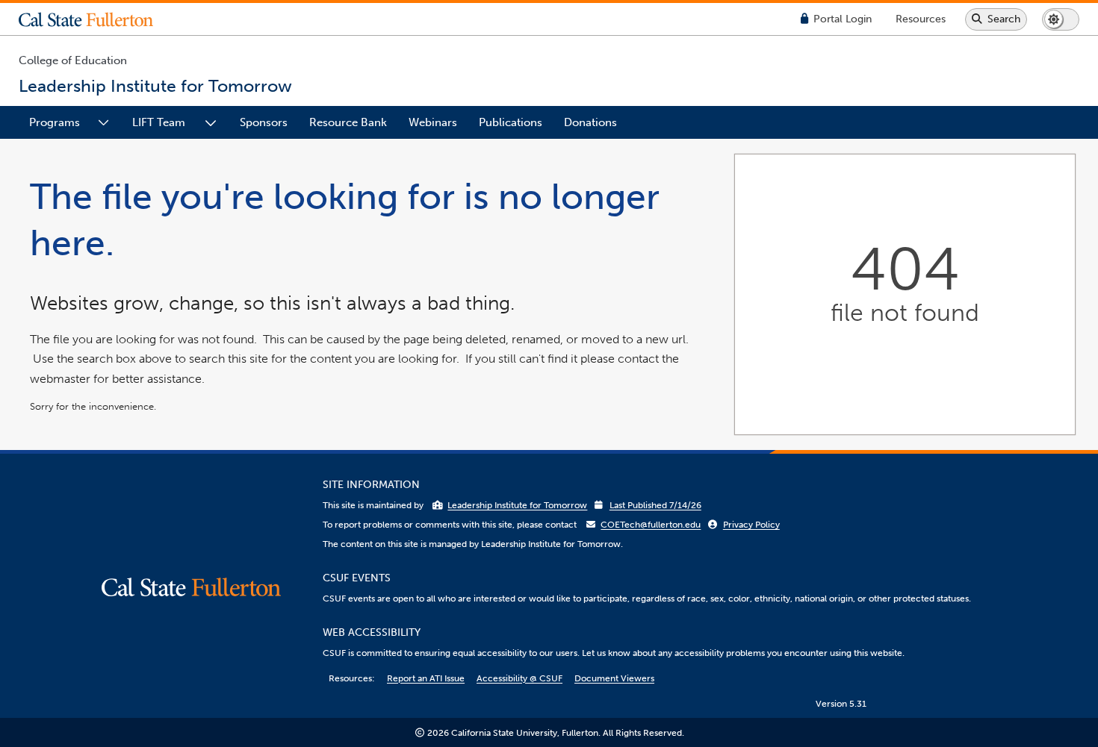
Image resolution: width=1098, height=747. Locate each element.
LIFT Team (158, 122)
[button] (97, 19)
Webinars (433, 122)
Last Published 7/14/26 (655, 505)
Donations (590, 122)
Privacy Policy (751, 524)
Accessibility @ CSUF (519, 678)
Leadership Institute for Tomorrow (517, 505)
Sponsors (264, 122)
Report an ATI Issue (426, 678)
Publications (510, 122)
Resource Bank (348, 122)
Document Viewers (614, 678)
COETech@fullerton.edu (651, 524)
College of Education (73, 60)
